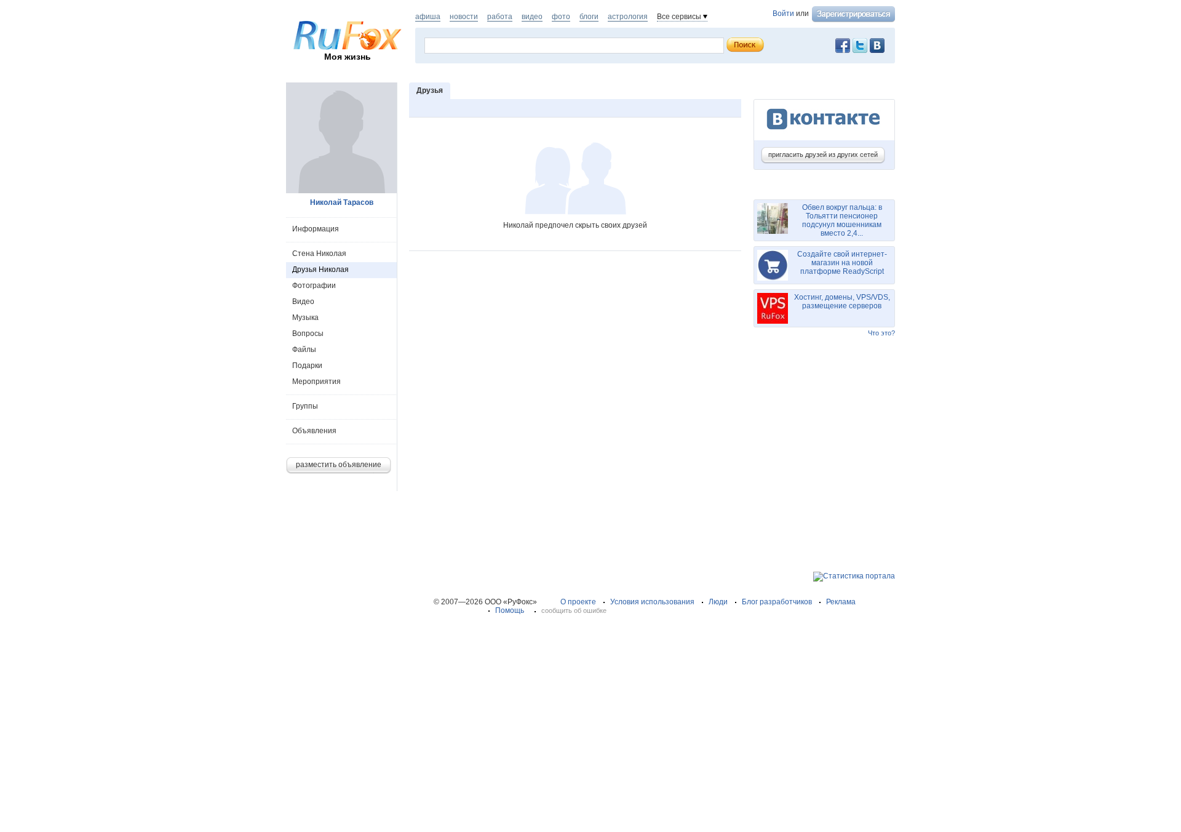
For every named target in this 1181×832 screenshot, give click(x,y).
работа (499, 16)
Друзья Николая (320, 269)
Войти (783, 13)
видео (532, 16)
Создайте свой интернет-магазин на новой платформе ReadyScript (842, 263)
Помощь (509, 610)
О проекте (578, 602)
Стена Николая (319, 253)
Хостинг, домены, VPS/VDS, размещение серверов (842, 301)
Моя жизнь (347, 57)
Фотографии (314, 285)
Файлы (304, 349)
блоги (588, 16)
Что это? (881, 333)
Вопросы (308, 333)
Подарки (307, 365)
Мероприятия (316, 381)
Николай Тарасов (341, 202)
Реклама (841, 602)
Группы (305, 406)
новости (464, 16)
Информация (315, 229)
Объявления (314, 430)
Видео (303, 301)
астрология (628, 16)
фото (561, 16)
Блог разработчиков (777, 602)
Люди (718, 602)
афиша (427, 16)
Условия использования (652, 602)
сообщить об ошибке (573, 610)
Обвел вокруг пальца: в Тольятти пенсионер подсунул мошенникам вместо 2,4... (842, 220)
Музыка (305, 317)
